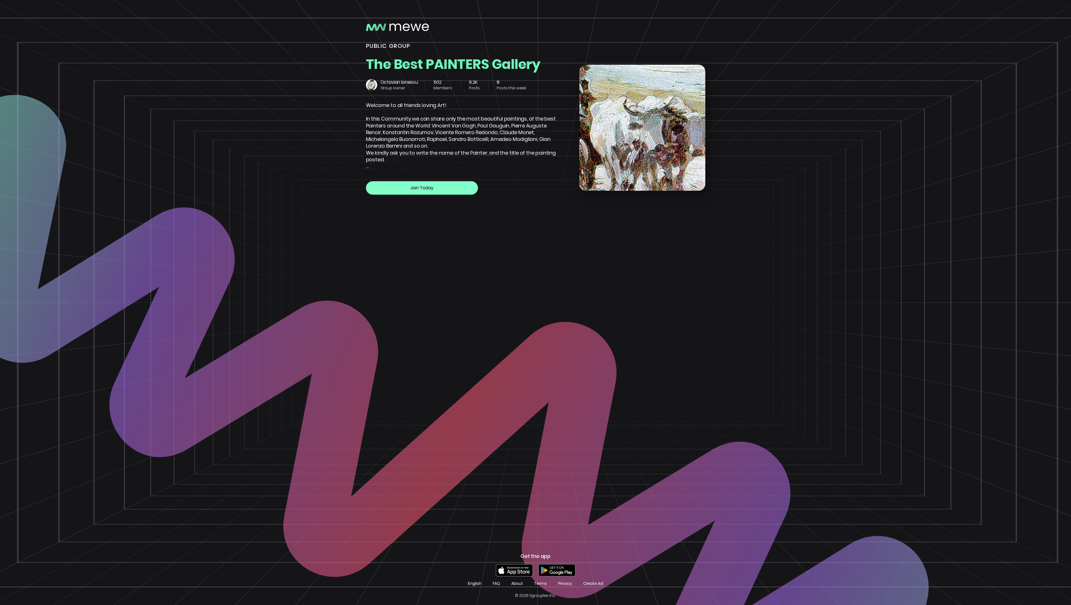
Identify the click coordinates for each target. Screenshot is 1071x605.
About (517, 583)
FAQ (496, 583)
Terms (540, 583)
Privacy (565, 583)
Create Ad (593, 583)
